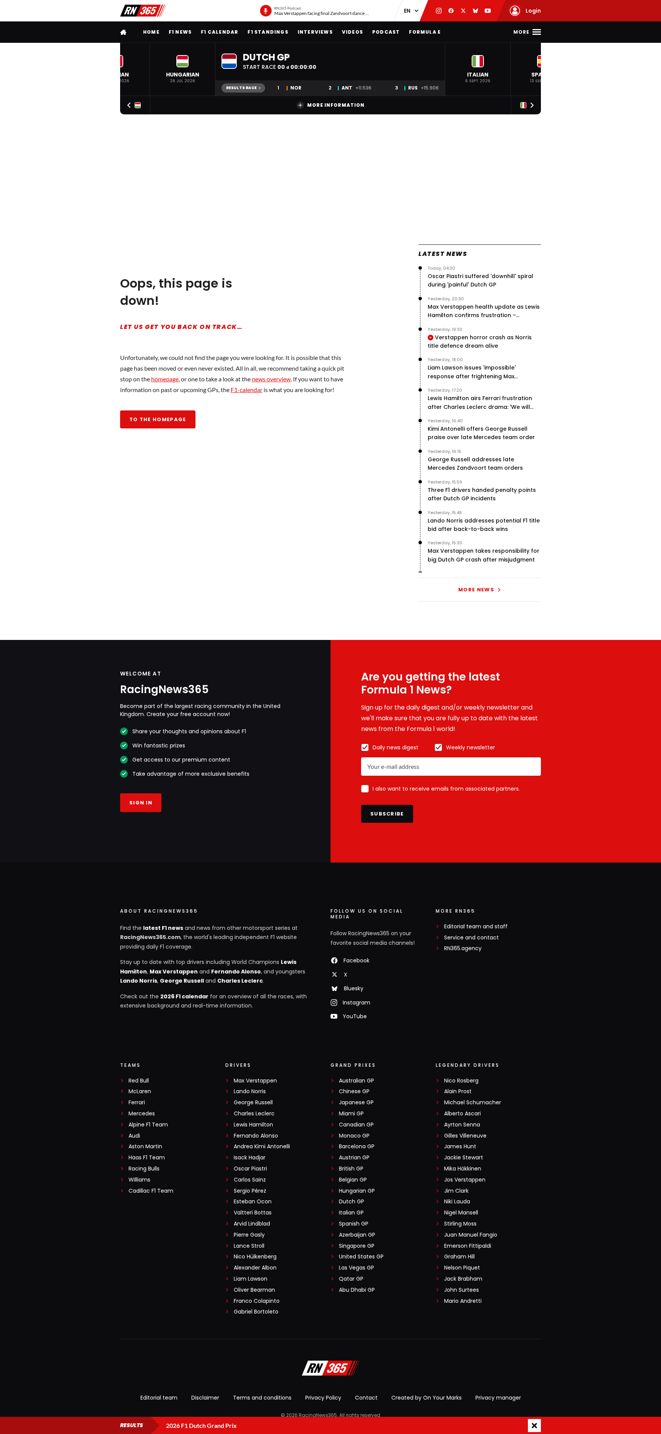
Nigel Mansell (461, 1212)
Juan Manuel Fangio (470, 1235)
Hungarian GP (357, 1191)
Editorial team (158, 1397)
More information (336, 105)
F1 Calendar (219, 32)
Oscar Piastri (250, 1168)
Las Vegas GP (356, 1268)
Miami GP (351, 1113)
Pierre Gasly (249, 1235)
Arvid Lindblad (252, 1224)
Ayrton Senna (462, 1124)
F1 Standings (267, 32)
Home (151, 32)
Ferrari (137, 1102)
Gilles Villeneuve (465, 1136)
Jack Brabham (463, 1279)
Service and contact (471, 937)
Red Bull (139, 1081)
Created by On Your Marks (426, 1397)
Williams (139, 1180)
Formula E (425, 32)
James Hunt (460, 1146)
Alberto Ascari (462, 1113)
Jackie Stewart (463, 1157)
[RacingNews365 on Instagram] (439, 11)
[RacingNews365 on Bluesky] (475, 11)
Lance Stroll (249, 1246)
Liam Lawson (250, 1279)
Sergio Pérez (250, 1191)
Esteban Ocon (253, 1201)
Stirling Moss (460, 1224)
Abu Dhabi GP (357, 1290)
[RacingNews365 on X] (463, 11)
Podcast (386, 32)
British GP (351, 1168)
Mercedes (142, 1113)
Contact (366, 1397)
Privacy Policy (323, 1397)
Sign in (140, 802)
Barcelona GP (356, 1146)
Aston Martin (145, 1146)
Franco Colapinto (257, 1301)
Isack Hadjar (249, 1157)
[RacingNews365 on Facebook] (451, 11)
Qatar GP (351, 1279)
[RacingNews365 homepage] (124, 31)
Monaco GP (354, 1136)
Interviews (315, 32)
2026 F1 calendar (184, 996)
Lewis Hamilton (253, 1124)
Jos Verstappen (464, 1180)
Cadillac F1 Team (151, 1191)
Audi (134, 1136)
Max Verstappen (174, 971)
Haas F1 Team (147, 1157)
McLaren (140, 1091)
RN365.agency (463, 948)
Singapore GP (356, 1246)
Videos (352, 32)
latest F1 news (163, 928)
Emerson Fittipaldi (467, 1246)
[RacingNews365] (143, 11)
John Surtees (461, 1290)
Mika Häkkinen (462, 1168)
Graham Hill (459, 1256)
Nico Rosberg (461, 1081)
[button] (182, 69)
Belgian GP (353, 1180)
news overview (271, 379)
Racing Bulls (144, 1168)
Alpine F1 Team (148, 1124)
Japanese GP (356, 1102)
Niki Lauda (457, 1201)
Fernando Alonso (236, 971)
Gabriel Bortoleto (256, 1312)
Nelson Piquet (462, 1268)
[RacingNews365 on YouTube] (488, 11)
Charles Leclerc (240, 981)
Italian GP (351, 1212)
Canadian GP (356, 1124)
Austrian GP (354, 1157)
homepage (165, 379)
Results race (241, 88)
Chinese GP (354, 1091)
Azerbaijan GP (357, 1235)
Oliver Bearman (254, 1290)
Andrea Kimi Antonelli (262, 1146)
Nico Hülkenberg (255, 1256)
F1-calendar (246, 389)
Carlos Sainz (250, 1180)
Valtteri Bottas (253, 1212)
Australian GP (356, 1081)
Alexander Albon (255, 1268)
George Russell (182, 981)
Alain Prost (458, 1091)
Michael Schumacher (472, 1102)
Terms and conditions (262, 1397)
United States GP (361, 1256)
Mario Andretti (463, 1301)
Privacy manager (498, 1397)
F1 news (180, 32)
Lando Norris (138, 981)
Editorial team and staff (476, 926)
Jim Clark (456, 1191)
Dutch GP (351, 1201)
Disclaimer (205, 1397)
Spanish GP (353, 1224)
